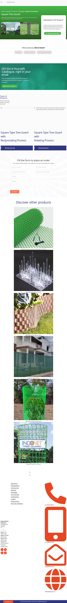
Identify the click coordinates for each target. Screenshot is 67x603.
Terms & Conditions (17, 504)
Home (3, 11)
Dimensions (10, 148)
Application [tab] (18, 52)
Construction (15, 488)
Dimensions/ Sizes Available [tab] (44, 52)
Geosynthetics (15, 486)
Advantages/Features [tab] (29, 52)
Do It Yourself (15, 495)
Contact (13, 499)
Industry (13, 490)
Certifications (15, 497)
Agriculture (14, 483)
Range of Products (11, 11)
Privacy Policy (15, 501)
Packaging (21, 11)
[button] (3, 28)
